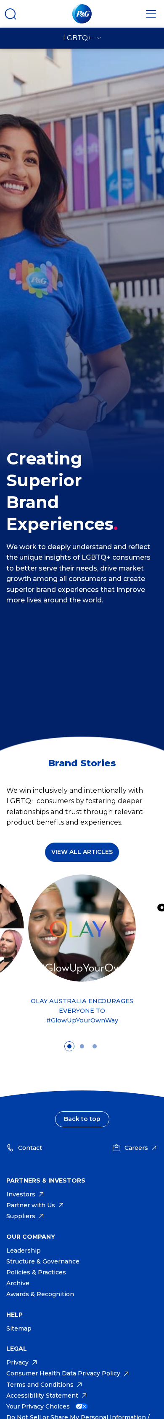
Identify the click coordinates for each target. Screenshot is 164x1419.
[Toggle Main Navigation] (151, 14)
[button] (82, 953)
